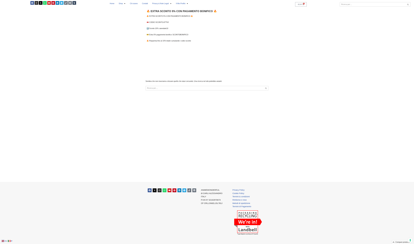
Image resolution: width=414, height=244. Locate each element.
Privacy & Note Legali (160, 3)
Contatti (145, 3)
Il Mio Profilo (180, 3)
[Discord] (70, 3)
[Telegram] (62, 3)
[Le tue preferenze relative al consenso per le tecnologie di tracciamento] (410, 240)
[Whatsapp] (45, 3)
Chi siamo (134, 3)
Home (112, 3)
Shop (121, 3)
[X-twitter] (40, 3)
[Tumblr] (74, 3)
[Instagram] (36, 3)
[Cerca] (408, 4)
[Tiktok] (66, 3)
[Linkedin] (57, 3)
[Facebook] (32, 3)
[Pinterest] (53, 3)
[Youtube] (49, 3)
